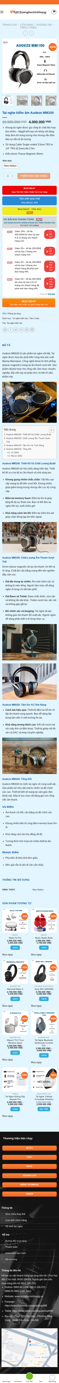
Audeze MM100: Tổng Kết (18, 449)
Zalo (41, 1381)
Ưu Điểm (15, 452)
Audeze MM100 (10, 353)
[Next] (52, 65)
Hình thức (7, 161)
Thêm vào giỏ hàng (33, 176)
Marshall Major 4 (15, 989)
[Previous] (7, 65)
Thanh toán (11, 1247)
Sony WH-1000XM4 (43, 989)
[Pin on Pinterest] (26, 329)
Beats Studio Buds (44, 938)
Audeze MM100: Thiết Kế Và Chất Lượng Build (28, 434)
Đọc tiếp (44, 1109)
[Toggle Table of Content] (50, 430)
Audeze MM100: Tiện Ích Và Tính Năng (25, 445)
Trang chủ (9, 24)
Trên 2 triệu (28, 27)
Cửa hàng (26, 24)
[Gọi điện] (29, 1377)
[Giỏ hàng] (54, 12)
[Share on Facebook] (10, 329)
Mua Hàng (52, 1381)
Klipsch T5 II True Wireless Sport (15, 1041)
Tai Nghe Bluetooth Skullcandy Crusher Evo (44, 1043)
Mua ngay (7, 954)
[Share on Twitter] (15, 329)
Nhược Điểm (16, 456)
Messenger (7, 1381)
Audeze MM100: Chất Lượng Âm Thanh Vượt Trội (28, 440)
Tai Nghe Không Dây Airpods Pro (15, 1097)
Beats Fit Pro (15, 938)
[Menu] (2, 12)
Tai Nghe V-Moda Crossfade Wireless (44, 1097)
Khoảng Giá (44, 24)
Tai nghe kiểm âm (20, 318)
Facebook (18, 1381)
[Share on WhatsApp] (5, 329)
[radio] (10, 166)
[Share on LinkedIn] (32, 329)
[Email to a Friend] (21, 329)
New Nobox (38, 889)
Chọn (15, 948)
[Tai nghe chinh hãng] (28, 11)
